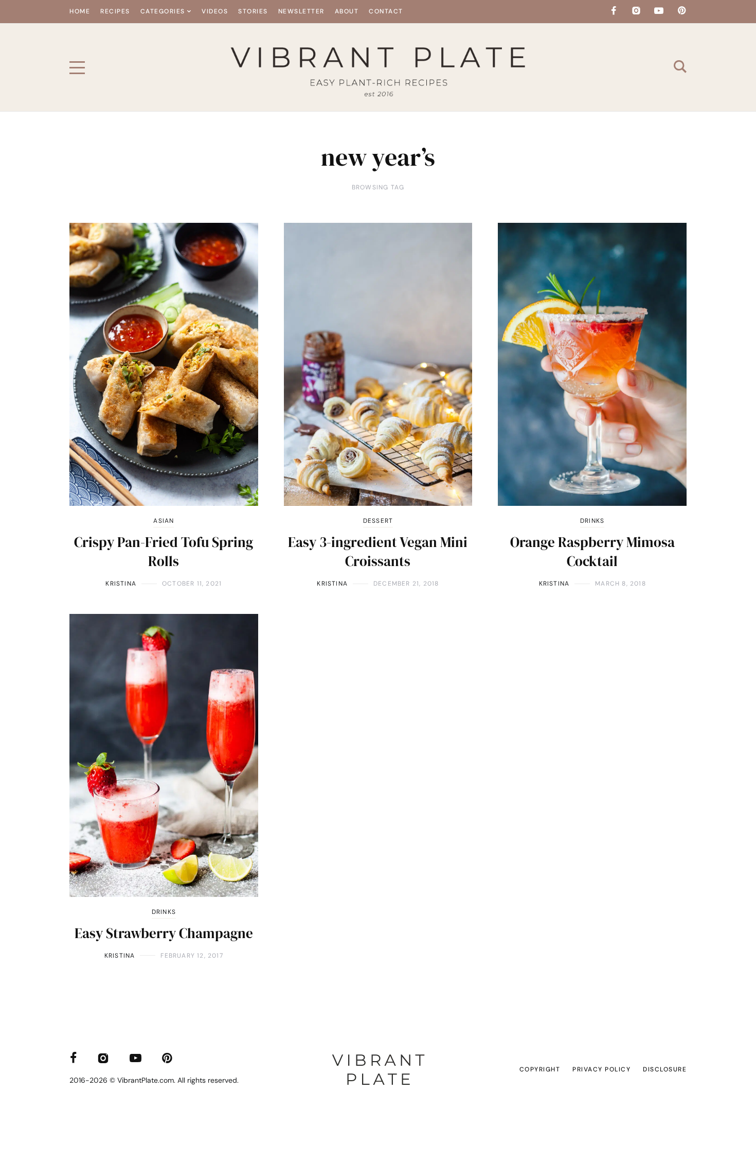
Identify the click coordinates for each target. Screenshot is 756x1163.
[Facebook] (613, 10)
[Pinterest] (681, 10)
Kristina (120, 583)
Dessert (378, 521)
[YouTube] (658, 10)
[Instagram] (636, 10)
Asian (163, 521)
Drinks (592, 521)
